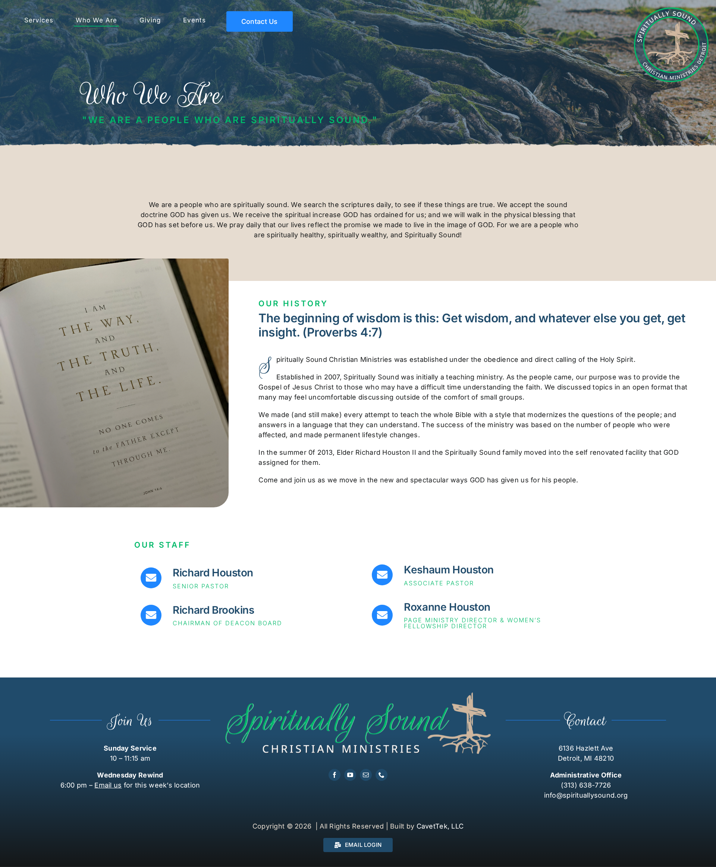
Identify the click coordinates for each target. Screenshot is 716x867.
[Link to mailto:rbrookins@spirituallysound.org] (151, 615)
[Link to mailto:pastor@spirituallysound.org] (151, 577)
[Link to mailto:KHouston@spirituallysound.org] (382, 574)
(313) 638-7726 (586, 785)
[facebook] (334, 775)
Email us (108, 785)
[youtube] (350, 775)
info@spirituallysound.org (586, 795)
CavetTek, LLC (440, 826)
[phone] (381, 775)
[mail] (366, 775)
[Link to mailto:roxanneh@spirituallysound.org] (382, 615)
